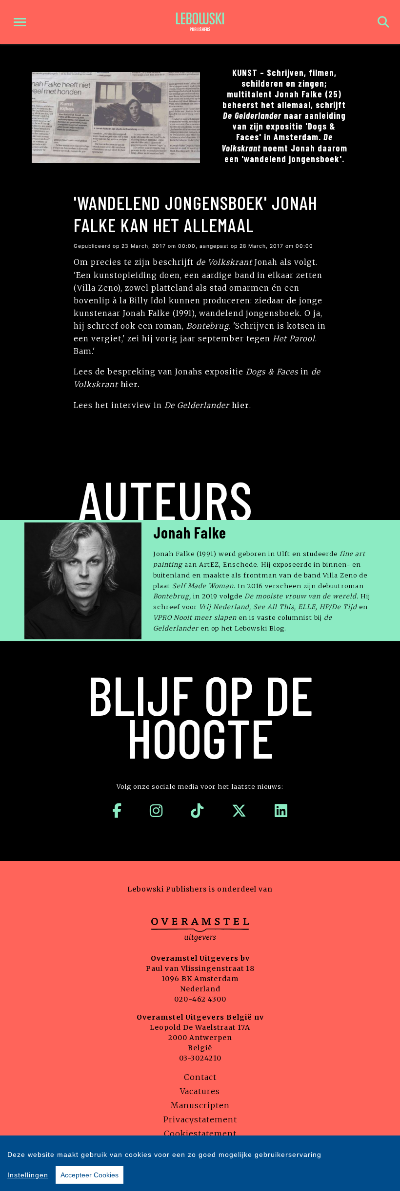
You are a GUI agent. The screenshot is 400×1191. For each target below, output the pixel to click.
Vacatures (200, 1091)
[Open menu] (20, 22)
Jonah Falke (189, 532)
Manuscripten (200, 1105)
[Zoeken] (383, 22)
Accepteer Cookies (89, 1175)
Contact (200, 1077)
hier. (130, 384)
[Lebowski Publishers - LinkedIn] (281, 810)
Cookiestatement (200, 1133)
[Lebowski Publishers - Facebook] (117, 810)
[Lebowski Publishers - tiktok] (197, 810)
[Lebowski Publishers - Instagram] (156, 810)
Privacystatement (200, 1119)
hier (240, 405)
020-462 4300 (200, 999)
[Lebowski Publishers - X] (239, 810)
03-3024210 (200, 1058)
